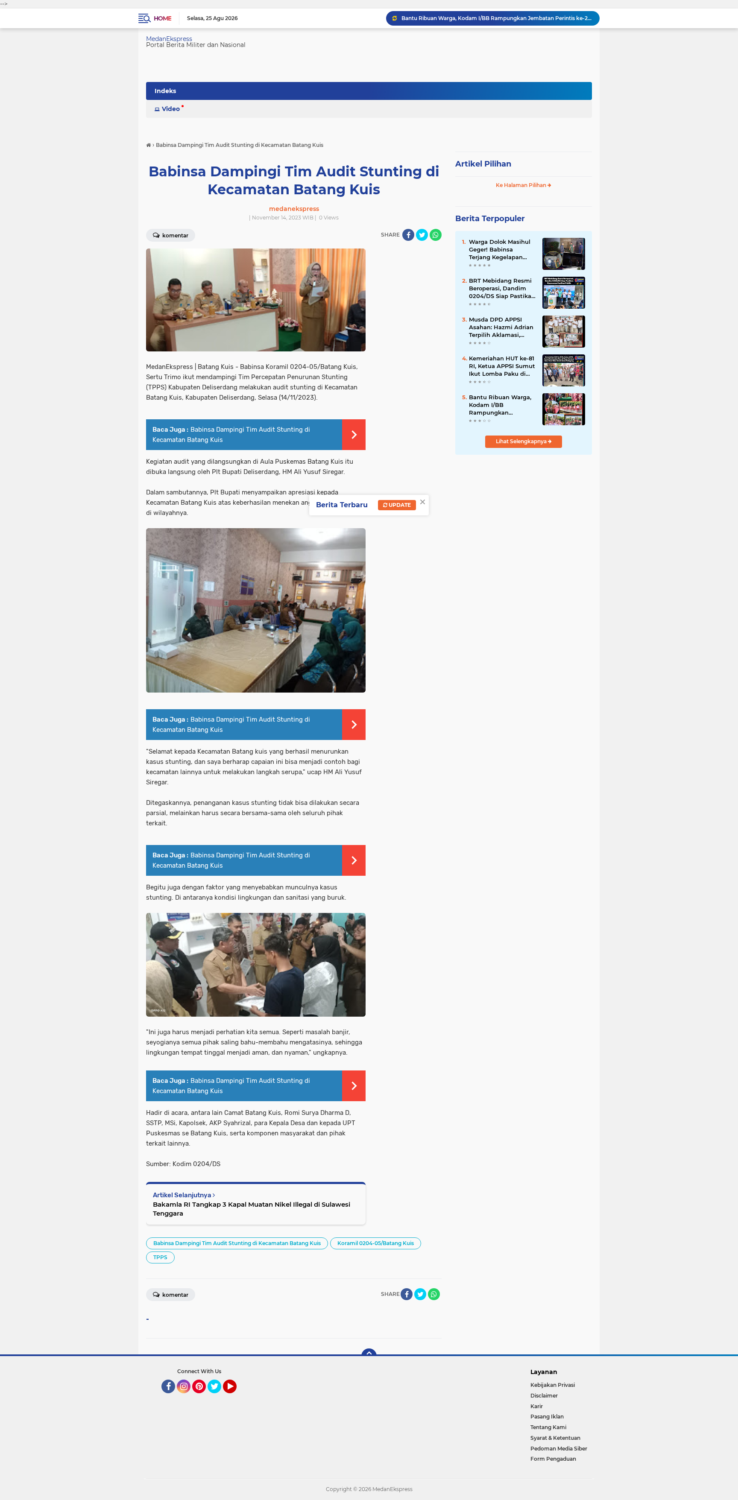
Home (162, 18)
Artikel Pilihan (483, 164)
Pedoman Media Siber (558, 1448)
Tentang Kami (548, 1427)
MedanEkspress (169, 39)
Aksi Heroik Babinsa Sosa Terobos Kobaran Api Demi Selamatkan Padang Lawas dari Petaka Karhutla (496, 18)
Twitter (218, 1397)
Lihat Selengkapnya (522, 441)
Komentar (174, 235)
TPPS (160, 1257)
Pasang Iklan (547, 1416)
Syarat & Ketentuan (555, 1438)
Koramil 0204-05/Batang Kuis (375, 1243)
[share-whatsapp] (436, 235)
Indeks (165, 91)
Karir (536, 1406)
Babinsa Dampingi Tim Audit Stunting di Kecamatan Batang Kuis (237, 1243)
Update (399, 505)
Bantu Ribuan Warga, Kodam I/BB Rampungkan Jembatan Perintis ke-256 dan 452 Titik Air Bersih (501, 405)
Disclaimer (544, 1395)
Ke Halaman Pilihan (522, 185)
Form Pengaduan (553, 1459)
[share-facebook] (408, 235)
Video (171, 109)
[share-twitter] (422, 235)
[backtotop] (369, 1356)
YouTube (235, 1397)
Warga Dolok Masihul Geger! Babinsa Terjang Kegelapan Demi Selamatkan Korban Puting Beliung (502, 249)
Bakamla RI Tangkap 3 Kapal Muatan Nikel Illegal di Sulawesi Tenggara (251, 1208)
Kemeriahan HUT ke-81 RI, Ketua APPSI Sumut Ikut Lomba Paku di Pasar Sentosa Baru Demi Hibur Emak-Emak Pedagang (502, 366)
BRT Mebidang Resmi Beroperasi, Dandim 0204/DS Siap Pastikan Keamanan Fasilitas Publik (502, 288)
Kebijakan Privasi (552, 1385)
